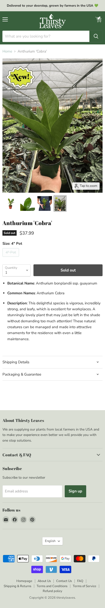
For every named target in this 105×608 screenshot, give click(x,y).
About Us (44, 581)
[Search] (96, 36)
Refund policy (52, 591)
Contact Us (64, 581)
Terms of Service (84, 586)
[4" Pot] (11, 258)
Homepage (24, 581)
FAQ (80, 581)
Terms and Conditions (52, 586)
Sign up (75, 491)
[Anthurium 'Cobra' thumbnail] (10, 203)
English (50, 541)
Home (7, 51)
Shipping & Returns (17, 586)
